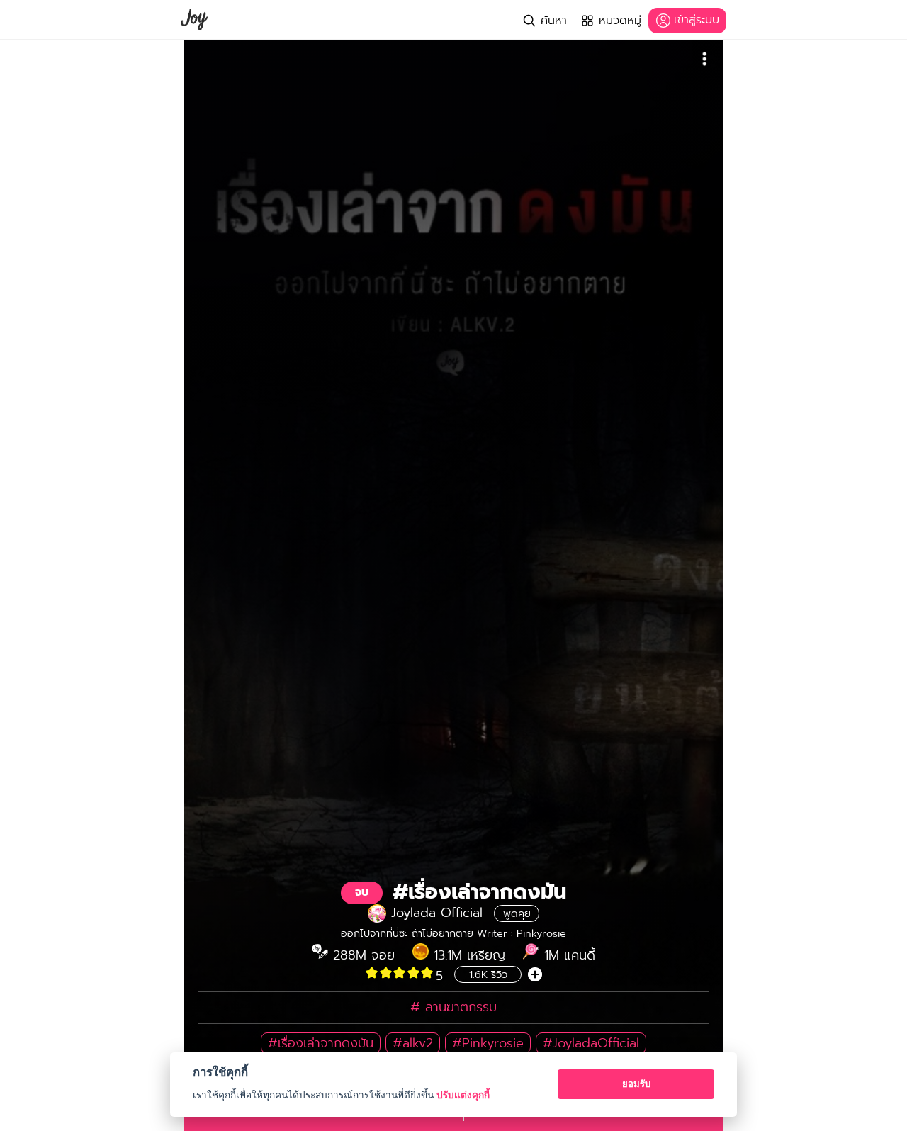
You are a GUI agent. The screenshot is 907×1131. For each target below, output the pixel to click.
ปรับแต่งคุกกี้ (463, 1095)
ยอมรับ (636, 1083)
